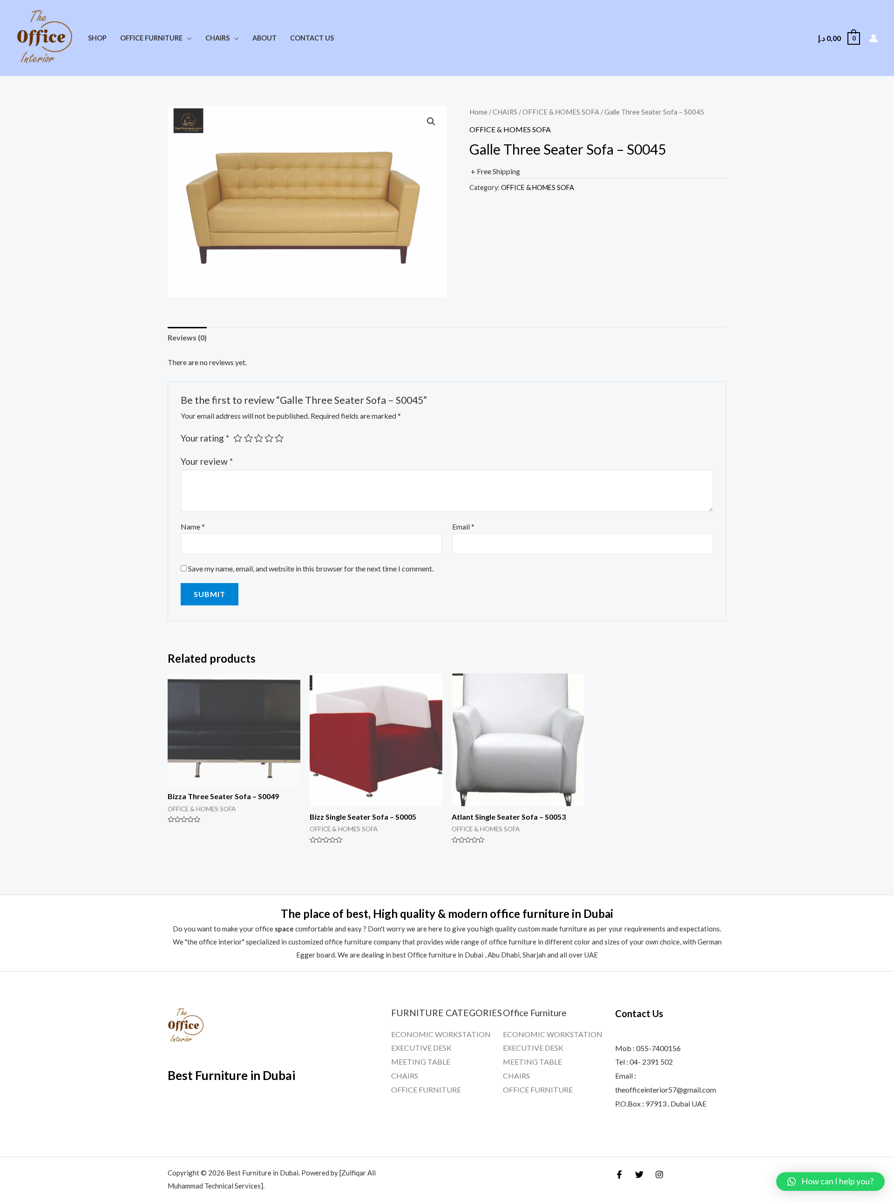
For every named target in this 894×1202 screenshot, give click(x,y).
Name (193, 526)
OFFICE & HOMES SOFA (560, 112)
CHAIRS (505, 112)
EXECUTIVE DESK (421, 1047)
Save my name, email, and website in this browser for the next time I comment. (310, 568)
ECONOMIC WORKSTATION (441, 1034)
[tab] (187, 337)
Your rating (205, 438)
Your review (207, 461)
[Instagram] (659, 1174)
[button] (830, 1181)
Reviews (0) (187, 337)
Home (478, 112)
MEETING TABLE (420, 1061)
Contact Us (312, 38)
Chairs (217, 38)
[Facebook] (619, 1174)
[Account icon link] (873, 38)
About (264, 38)
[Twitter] (639, 1174)
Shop (97, 38)
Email (463, 526)
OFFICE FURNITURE (426, 1089)
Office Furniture (151, 38)
